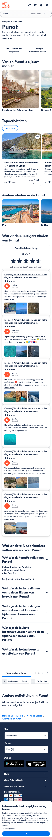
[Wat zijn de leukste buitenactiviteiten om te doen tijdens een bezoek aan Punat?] (47, 634)
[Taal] (41, 5)
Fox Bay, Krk (10, 573)
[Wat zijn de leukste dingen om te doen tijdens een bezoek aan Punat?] (47, 592)
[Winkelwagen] (35, 5)
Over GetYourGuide (13, 780)
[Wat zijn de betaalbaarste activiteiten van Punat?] (47, 651)
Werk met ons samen (14, 786)
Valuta (8, 743)
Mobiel (7, 758)
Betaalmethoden (12, 792)
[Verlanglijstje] (29, 5)
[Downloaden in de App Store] (36, 764)
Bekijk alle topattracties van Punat (18, 579)
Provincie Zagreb (34, 716)
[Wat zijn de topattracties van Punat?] (47, 559)
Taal (6, 729)
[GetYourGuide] (6, 5)
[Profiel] (47, 5)
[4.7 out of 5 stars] (26, 260)
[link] (20, 91)
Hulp (6, 774)
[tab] (16, 673)
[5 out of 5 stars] (26, 281)
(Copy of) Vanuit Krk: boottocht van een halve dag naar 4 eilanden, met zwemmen (25, 276)
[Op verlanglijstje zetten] (37, 136)
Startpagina (7, 716)
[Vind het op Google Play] (14, 764)
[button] (20, 91)
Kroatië (19, 716)
